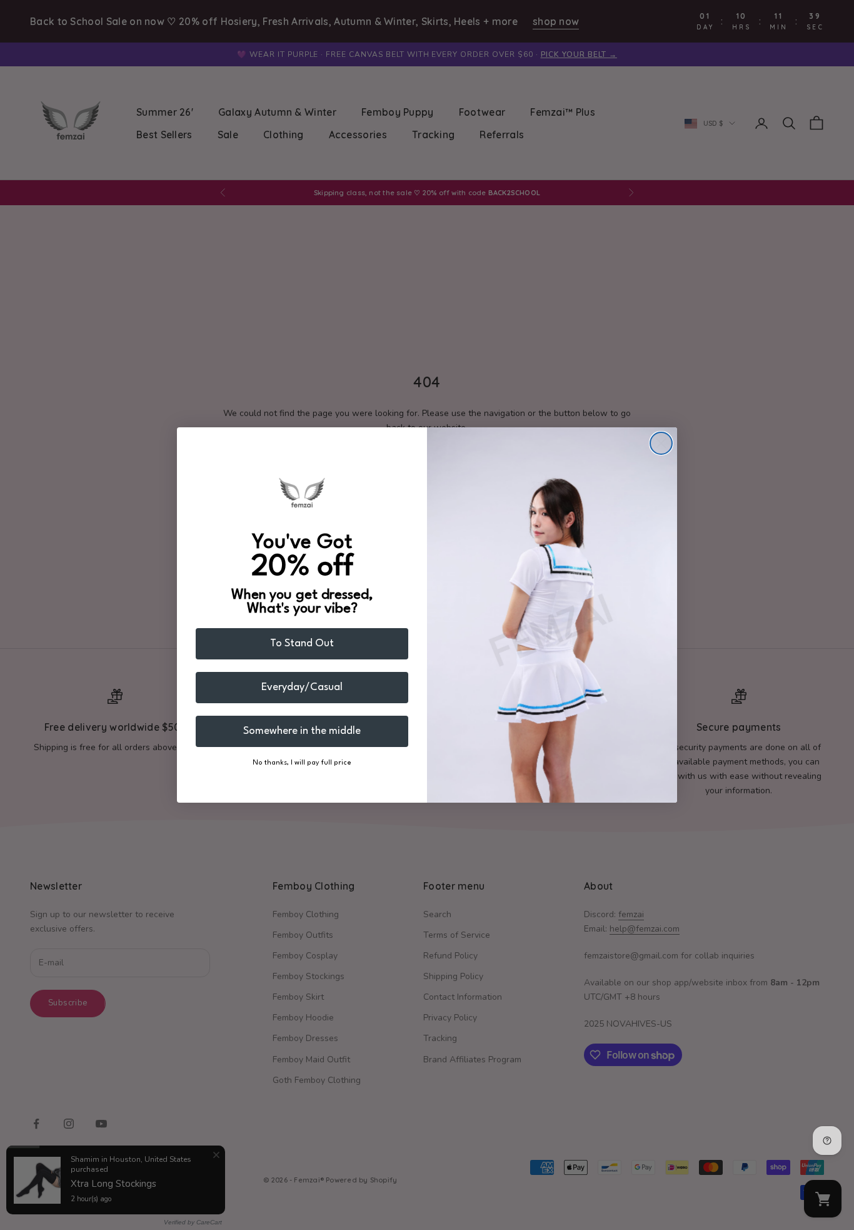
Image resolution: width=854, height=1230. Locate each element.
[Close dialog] (661, 443)
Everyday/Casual (302, 687)
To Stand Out (302, 643)
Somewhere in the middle (302, 731)
